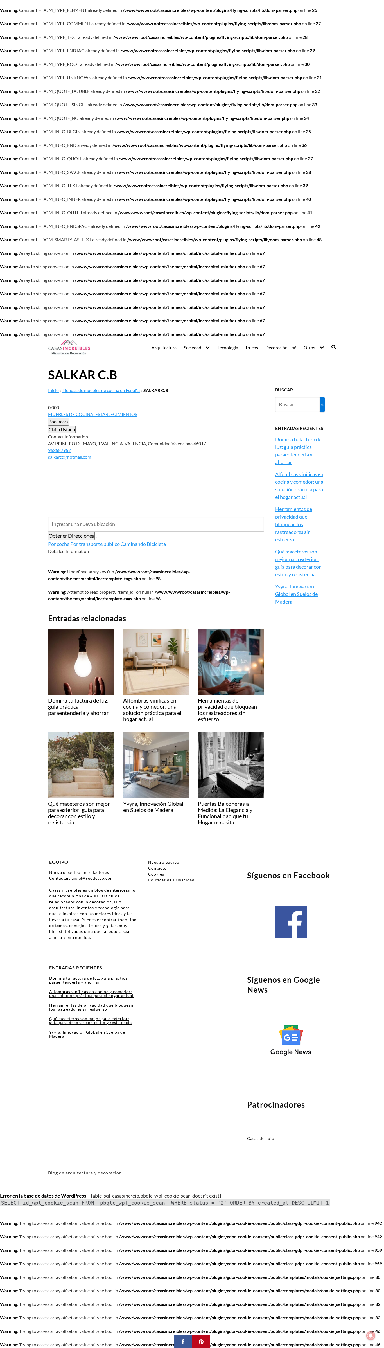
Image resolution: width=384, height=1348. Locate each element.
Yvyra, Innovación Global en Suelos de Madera (296, 594)
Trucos (251, 347)
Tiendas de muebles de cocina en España (101, 390)
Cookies (156, 874)
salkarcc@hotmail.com (69, 457)
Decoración (276, 347)
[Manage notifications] (370, 1335)
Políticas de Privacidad (171, 879)
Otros (309, 347)
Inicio (53, 390)
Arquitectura (164, 347)
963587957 (59, 450)
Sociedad (192, 347)
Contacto (157, 868)
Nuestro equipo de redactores (79, 872)
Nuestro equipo (163, 862)
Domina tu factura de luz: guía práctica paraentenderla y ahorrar (88, 980)
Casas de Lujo (260, 1138)
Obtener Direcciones (71, 536)
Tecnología (228, 347)
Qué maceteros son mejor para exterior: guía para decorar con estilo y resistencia (90, 1020)
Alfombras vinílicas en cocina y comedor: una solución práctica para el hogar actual (91, 993)
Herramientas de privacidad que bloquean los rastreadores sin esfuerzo (293, 524)
